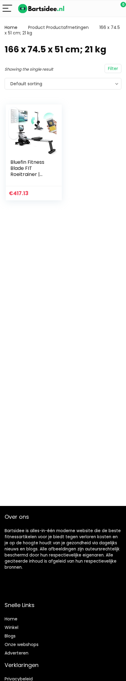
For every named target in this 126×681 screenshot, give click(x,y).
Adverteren (16, 653)
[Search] (94, 9)
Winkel (11, 627)
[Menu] (7, 9)
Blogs (10, 636)
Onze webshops (22, 644)
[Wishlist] (107, 8)
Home (11, 27)
